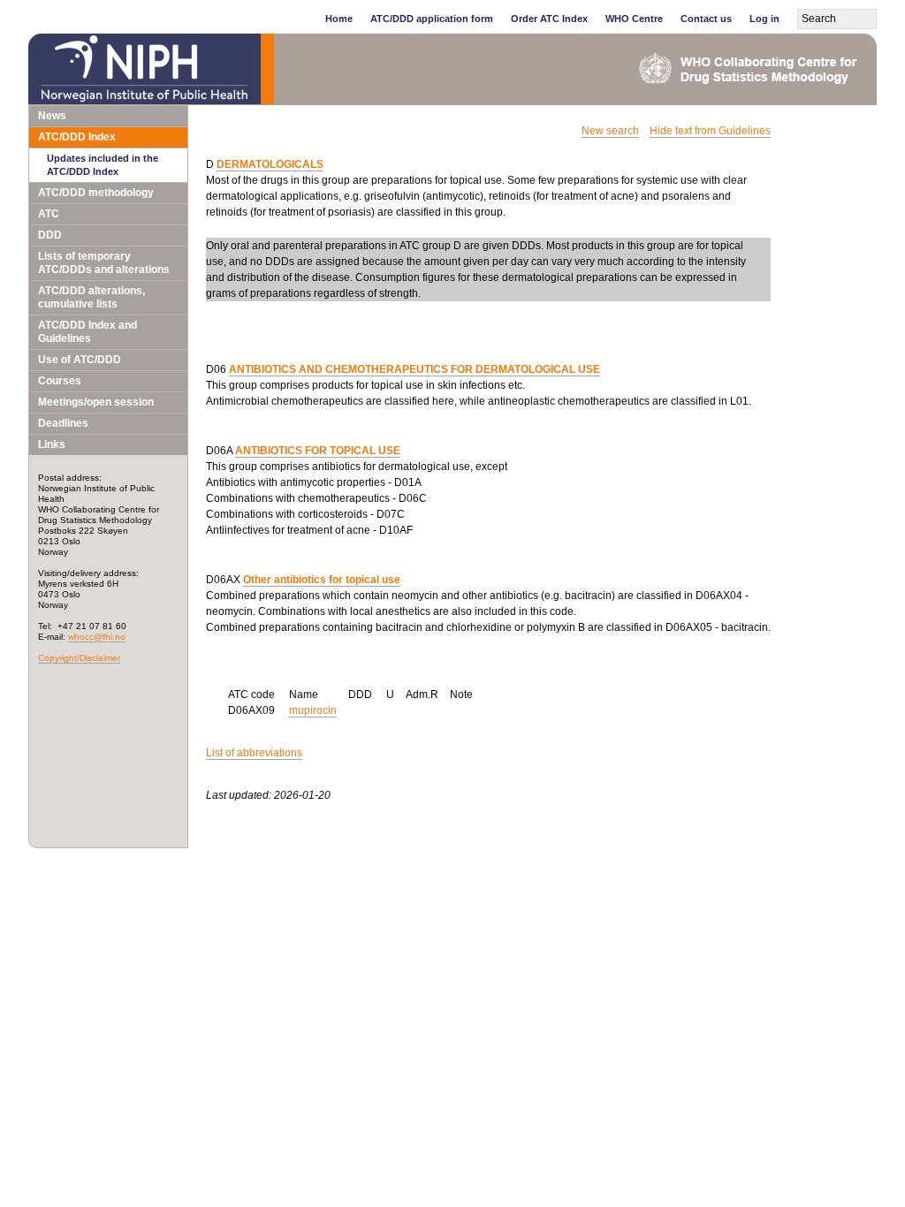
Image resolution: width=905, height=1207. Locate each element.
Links (51, 444)
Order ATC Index (549, 18)
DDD (50, 235)
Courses (59, 381)
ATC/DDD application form (431, 18)
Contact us (706, 18)
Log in (764, 18)
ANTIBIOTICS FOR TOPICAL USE (317, 450)
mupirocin (313, 710)
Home (339, 18)
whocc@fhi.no (96, 636)
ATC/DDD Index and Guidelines (87, 332)
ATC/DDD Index (77, 137)
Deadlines (63, 423)
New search (610, 131)
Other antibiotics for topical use (321, 579)
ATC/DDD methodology (96, 192)
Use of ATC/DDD (79, 359)
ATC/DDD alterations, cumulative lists (91, 297)
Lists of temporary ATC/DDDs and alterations (104, 263)
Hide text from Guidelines (710, 131)
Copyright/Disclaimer (79, 658)
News (52, 116)
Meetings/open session (96, 402)
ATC (48, 214)
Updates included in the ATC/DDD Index (102, 165)
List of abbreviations (254, 753)
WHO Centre (634, 18)
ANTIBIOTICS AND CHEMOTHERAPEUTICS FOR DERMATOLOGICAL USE (414, 369)
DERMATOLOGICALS (270, 164)
